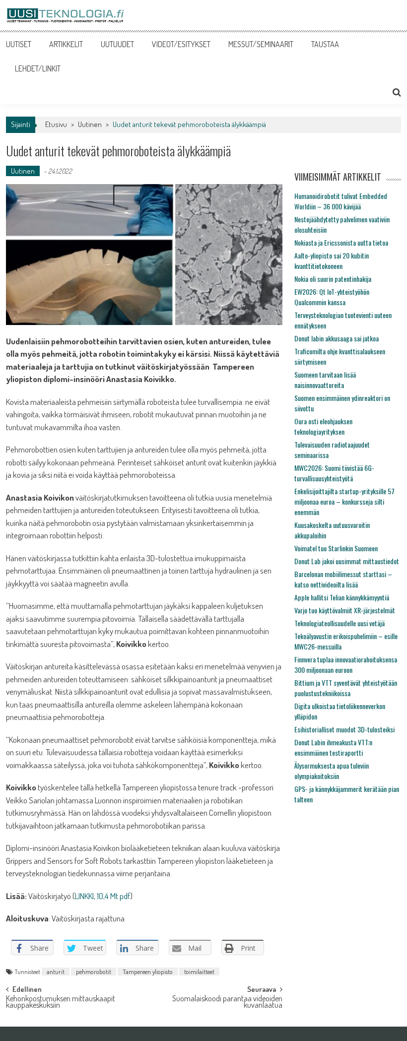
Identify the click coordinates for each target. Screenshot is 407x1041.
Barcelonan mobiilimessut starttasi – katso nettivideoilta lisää (343, 579)
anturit (56, 972)
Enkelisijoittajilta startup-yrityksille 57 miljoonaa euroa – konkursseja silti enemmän (344, 501)
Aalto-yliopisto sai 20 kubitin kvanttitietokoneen (331, 260)
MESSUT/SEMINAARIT (260, 44)
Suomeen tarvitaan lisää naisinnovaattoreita (325, 379)
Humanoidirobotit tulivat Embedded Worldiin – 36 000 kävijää (340, 201)
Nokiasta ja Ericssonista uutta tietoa (341, 242)
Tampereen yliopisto (148, 972)
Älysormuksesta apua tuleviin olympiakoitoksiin (331, 770)
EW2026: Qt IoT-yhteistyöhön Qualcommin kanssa (331, 296)
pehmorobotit (93, 972)
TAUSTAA (325, 44)
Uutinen (90, 124)
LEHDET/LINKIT (38, 68)
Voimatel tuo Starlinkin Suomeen (336, 548)
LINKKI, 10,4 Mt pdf (102, 896)
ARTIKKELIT (66, 44)
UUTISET (18, 44)
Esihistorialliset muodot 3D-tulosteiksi (344, 729)
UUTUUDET (117, 44)
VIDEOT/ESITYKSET (181, 44)
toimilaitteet (199, 972)
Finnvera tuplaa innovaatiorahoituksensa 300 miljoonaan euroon (345, 664)
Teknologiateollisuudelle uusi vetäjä (339, 623)
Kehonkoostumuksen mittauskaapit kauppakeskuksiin (60, 1002)
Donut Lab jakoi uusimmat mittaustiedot (346, 561)
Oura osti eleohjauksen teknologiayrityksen (323, 426)
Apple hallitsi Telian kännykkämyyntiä (341, 597)
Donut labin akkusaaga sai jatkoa (336, 338)
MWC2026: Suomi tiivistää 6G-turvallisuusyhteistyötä (334, 472)
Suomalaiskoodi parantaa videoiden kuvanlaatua (227, 1002)
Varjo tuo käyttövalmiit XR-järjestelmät (344, 610)
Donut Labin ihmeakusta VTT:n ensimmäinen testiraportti (333, 747)
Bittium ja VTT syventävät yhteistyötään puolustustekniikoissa (345, 687)
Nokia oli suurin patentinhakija (332, 278)
